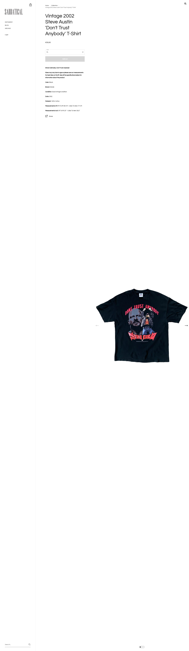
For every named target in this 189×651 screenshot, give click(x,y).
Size (47, 49)
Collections (54, 5)
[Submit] (29, 644)
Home (47, 5)
